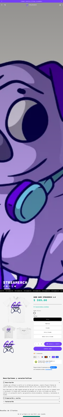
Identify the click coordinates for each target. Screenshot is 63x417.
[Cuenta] (60, 5)
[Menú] (2, 5)
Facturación (9, 401)
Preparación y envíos (13, 398)
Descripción (9, 382)
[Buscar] (5, 5)
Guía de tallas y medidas (42, 306)
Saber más (47, 362)
